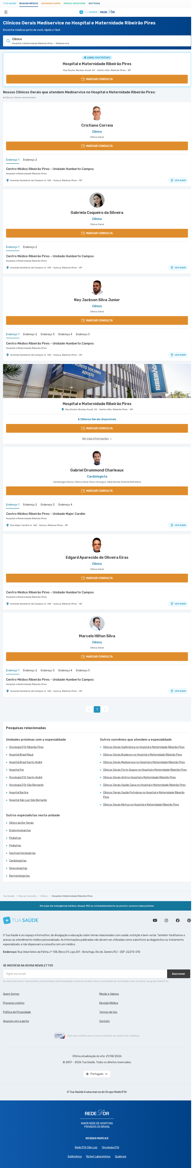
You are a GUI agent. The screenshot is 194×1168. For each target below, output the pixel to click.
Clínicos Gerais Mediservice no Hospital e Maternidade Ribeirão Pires (144, 762)
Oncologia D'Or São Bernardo (26, 785)
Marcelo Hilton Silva (97, 636)
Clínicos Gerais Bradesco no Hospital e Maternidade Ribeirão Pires (142, 754)
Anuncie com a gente (16, 1021)
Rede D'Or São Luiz (86, 1147)
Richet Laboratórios (98, 1156)
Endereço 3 (48, 334)
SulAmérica (75, 1156)
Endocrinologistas (20, 830)
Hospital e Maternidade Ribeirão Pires (97, 64)
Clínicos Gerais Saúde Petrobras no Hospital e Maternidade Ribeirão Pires (144, 795)
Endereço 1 (12, 159)
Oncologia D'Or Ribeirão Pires (26, 747)
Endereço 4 (65, 334)
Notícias (94, 3)
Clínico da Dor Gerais (21, 822)
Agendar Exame (51, 3)
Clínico (44, 896)
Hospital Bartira (18, 792)
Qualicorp (120, 1156)
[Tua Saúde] (20, 920)
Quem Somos (11, 994)
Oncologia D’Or (110, 1147)
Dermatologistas (19, 875)
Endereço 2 (30, 159)
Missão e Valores (109, 994)
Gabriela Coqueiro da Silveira (97, 212)
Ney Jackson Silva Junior (97, 300)
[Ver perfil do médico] (97, 112)
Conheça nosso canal (155, 920)
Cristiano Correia (97, 125)
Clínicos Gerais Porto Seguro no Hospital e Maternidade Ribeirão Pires (145, 769)
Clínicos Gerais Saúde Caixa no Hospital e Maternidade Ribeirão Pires (144, 785)
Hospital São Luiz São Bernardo (28, 800)
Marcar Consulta (27, 896)
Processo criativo (13, 1003)
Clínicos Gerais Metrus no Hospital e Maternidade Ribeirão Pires (141, 804)
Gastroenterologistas (22, 853)
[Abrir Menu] (6, 12)
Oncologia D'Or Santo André (25, 777)
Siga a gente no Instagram (166, 920)
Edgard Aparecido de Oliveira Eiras (97, 557)
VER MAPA (180, 180)
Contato (104, 1021)
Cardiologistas (18, 860)
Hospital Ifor (16, 769)
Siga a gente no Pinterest (189, 920)
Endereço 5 (83, 334)
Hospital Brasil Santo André (25, 762)
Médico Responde (75, 3)
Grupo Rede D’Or (116, 1092)
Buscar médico (28, 3)
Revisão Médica (108, 1003)
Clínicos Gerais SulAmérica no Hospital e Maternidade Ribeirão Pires (144, 747)
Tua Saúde (9, 3)
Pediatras (15, 838)
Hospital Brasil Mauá (21, 754)
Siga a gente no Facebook (178, 920)
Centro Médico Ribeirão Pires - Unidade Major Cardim (45, 514)
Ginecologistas (18, 868)
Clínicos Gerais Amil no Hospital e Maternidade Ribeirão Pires (139, 777)
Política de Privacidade (17, 1012)
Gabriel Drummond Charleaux (97, 470)
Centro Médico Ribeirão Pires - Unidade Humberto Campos (50, 169)
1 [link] (97, 709)
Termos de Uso (108, 1012)
